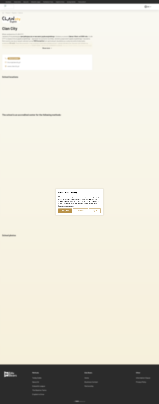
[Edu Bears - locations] (9, 7)
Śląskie (14, 13)
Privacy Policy (88, 203)
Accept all (65, 211)
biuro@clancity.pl (13, 62)
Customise (80, 211)
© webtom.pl (79, 401)
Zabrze (20, 13)
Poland (8, 13)
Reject (95, 211)
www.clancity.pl (13, 66)
